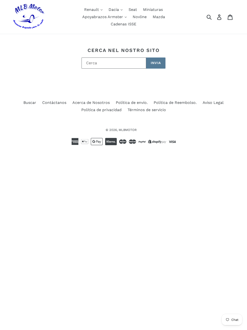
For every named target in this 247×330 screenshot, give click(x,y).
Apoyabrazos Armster (103, 16)
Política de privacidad (101, 110)
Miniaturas (153, 9)
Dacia (114, 9)
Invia (156, 63)
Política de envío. (132, 102)
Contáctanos (54, 102)
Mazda (159, 16)
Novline (140, 16)
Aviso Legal (213, 102)
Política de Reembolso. (175, 102)
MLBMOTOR (128, 130)
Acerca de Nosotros (91, 102)
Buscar (29, 102)
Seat (133, 9)
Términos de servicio (147, 110)
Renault (92, 9)
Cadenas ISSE (123, 24)
